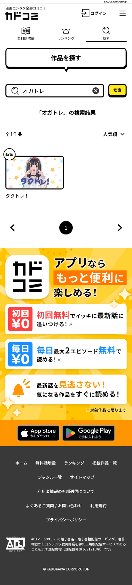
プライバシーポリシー (66, 519)
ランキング (74, 463)
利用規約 (98, 505)
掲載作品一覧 (104, 463)
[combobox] (56, 90)
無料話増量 (46, 463)
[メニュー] (122, 13)
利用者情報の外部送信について (66, 491)
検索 (117, 90)
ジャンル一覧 (50, 477)
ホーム (21, 463)
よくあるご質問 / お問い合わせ (54, 505)
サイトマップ (82, 477)
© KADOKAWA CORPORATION (66, 568)
